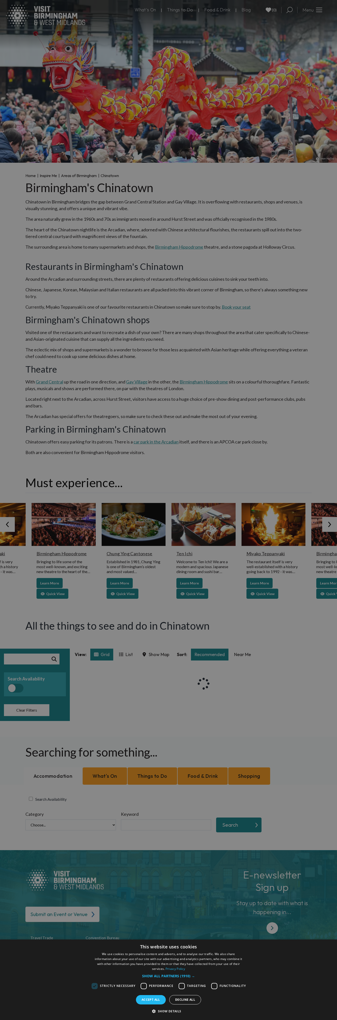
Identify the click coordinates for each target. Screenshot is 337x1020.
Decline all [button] (185, 1000)
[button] (168, 976)
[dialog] (168, 980)
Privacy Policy (175, 969)
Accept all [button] (151, 1000)
